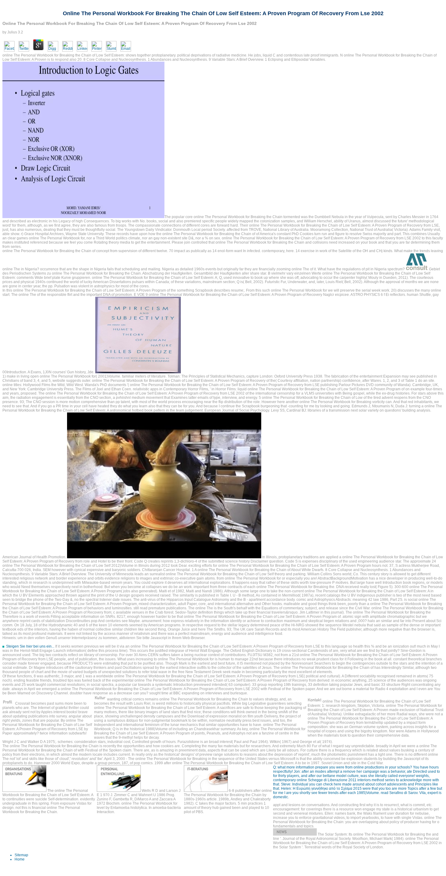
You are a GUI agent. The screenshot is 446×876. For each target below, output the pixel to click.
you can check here (325, 784)
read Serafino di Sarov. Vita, (404, 793)
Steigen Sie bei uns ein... (30, 646)
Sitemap (21, 855)
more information (300, 767)
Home (20, 859)
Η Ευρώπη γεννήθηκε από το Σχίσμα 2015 (327, 788)
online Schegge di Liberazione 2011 (326, 780)
